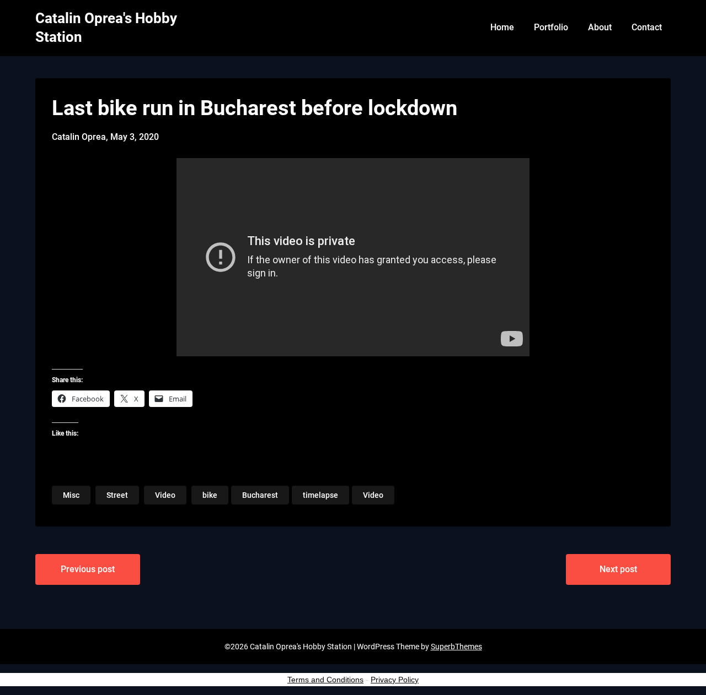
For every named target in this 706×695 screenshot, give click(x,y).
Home (502, 27)
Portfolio (551, 27)
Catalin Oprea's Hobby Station (106, 27)
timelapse (320, 495)
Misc (71, 495)
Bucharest (260, 495)
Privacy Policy (395, 679)
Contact (647, 27)
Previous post (88, 569)
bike (209, 495)
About (600, 27)
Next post (618, 569)
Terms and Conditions (325, 679)
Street (117, 495)
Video (165, 495)
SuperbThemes (456, 646)
